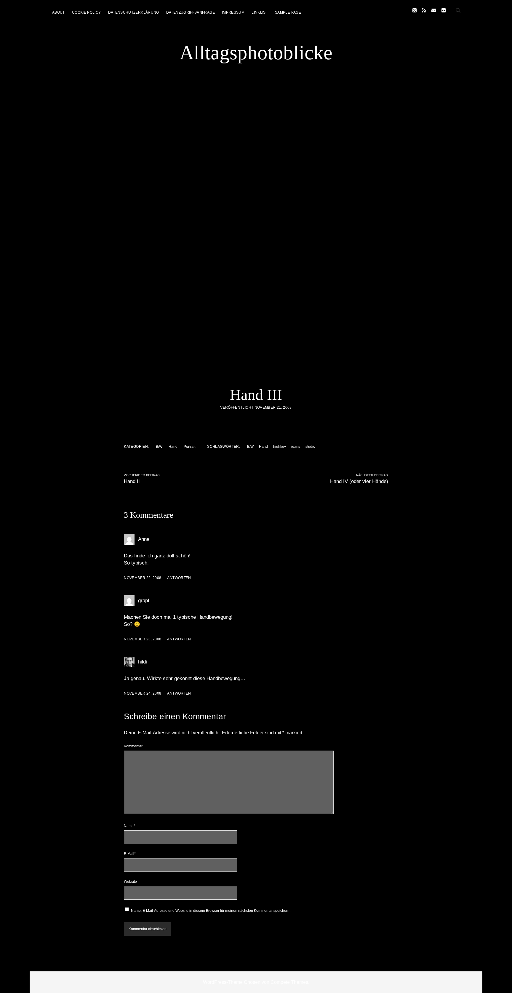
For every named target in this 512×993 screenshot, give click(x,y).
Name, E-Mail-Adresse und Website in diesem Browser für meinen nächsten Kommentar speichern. (210, 911)
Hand (173, 446)
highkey (279, 446)
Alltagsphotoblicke (256, 52)
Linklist (260, 12)
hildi (142, 662)
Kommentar (133, 746)
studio (310, 446)
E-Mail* (130, 854)
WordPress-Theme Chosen (231, 982)
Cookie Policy (86, 12)
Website (130, 882)
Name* (129, 826)
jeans (295, 446)
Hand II (132, 481)
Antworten (179, 578)
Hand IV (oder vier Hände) (359, 481)
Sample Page (288, 12)
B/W (159, 446)
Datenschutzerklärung (133, 12)
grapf (143, 600)
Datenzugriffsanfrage (190, 12)
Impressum (233, 12)
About (58, 12)
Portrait (189, 446)
